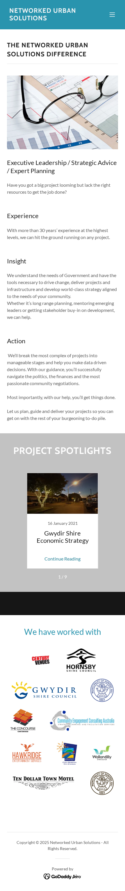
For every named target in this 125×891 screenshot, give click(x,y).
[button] (112, 14)
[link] (45, 18)
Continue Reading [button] (62, 558)
